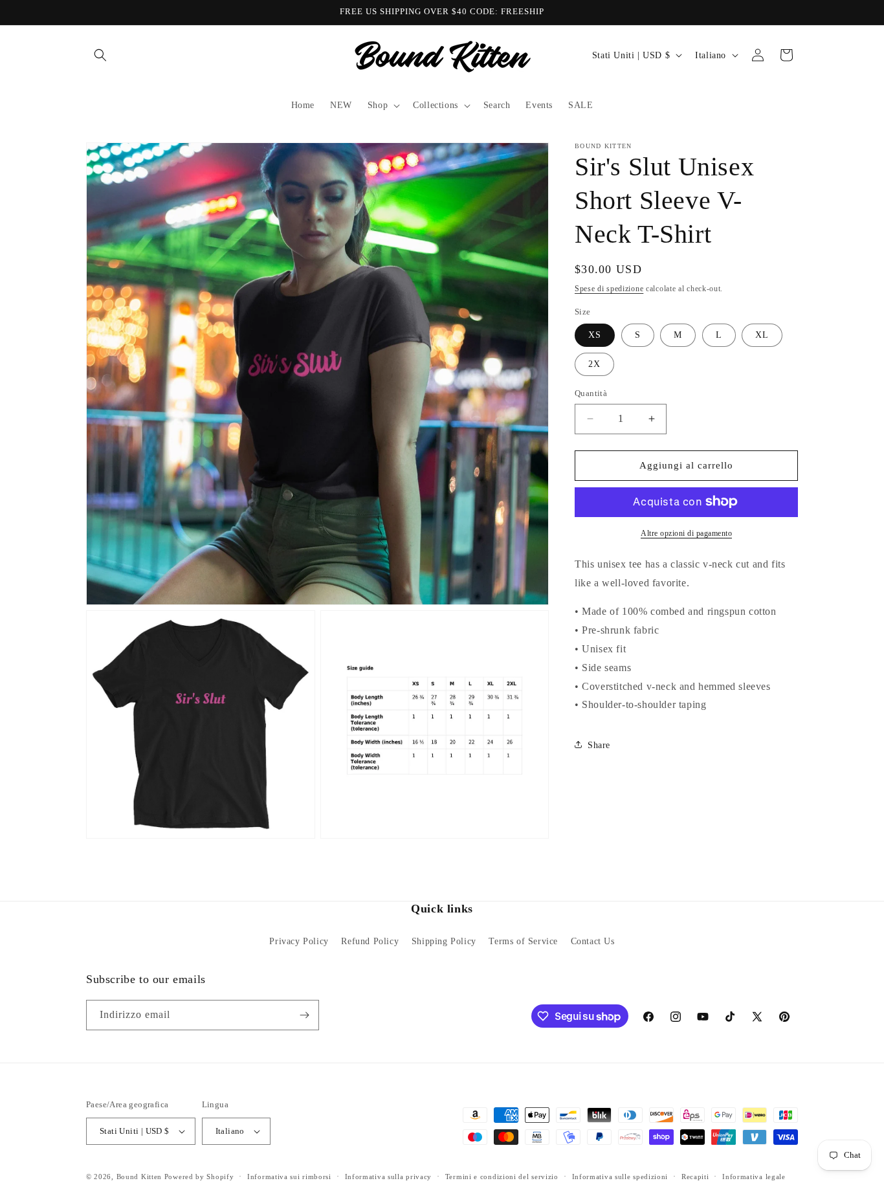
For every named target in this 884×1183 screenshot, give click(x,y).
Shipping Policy (444, 941)
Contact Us (593, 941)
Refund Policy (370, 941)
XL (762, 335)
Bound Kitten (140, 1176)
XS (594, 335)
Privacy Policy (298, 941)
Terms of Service (523, 941)
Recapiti (695, 1176)
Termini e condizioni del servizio (501, 1176)
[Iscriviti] (304, 1015)
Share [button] (599, 744)
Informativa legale (754, 1176)
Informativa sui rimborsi (289, 1176)
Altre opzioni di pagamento (686, 532)
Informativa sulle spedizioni (620, 1176)
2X (594, 364)
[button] (100, 55)
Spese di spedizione (609, 288)
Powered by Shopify (199, 1176)
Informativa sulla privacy (388, 1176)
